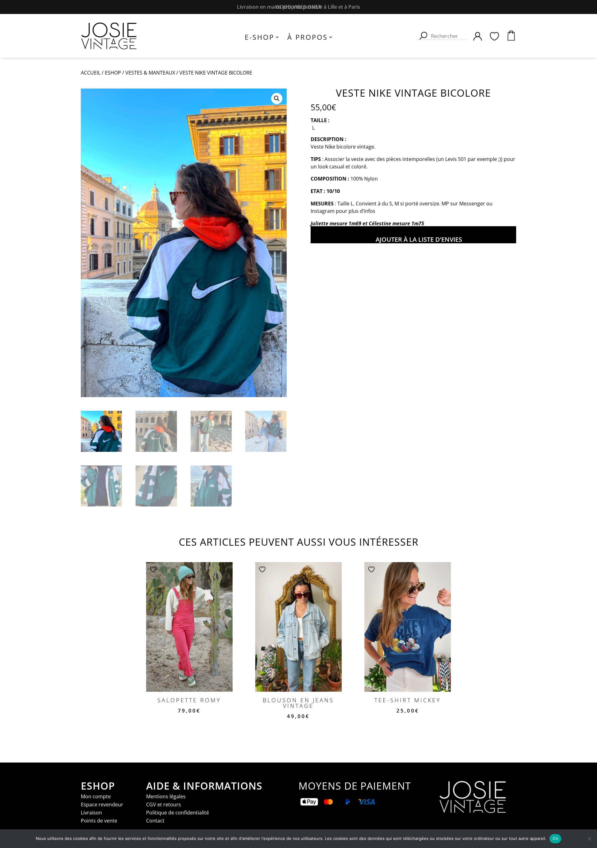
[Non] (589, 839)
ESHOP (113, 72)
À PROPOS (307, 38)
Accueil (90, 72)
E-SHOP (259, 38)
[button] (276, 98)
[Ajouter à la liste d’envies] (154, 569)
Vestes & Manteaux (150, 72)
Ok (555, 838)
